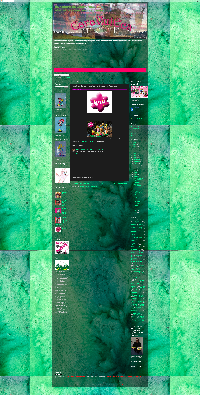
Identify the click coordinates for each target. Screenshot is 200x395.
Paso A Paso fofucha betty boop (64, 203)
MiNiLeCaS (142, 272)
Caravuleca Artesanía (135, 107)
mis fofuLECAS (136, 277)
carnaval (140, 233)
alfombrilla (142, 219)
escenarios (142, 252)
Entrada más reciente (80, 183)
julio (135, 168)
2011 (134, 157)
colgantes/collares (136, 236)
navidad (133, 284)
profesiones (140, 305)
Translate (67, 77)
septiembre (137, 165)
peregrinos (133, 293)
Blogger (121, 384)
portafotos (141, 301)
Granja (135, 266)
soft (144, 314)
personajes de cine (138, 295)
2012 (135, 155)
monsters (142, 280)
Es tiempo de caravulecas (135, 129)
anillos (137, 221)
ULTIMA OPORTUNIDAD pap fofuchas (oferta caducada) (61, 221)
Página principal (135, 126)
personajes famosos (136, 299)
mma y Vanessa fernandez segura (76, 376)
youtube (142, 320)
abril (135, 174)
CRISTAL (136, 205)
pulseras (138, 307)
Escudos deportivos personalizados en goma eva (139, 186)
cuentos (133, 240)
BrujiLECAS (134, 230)
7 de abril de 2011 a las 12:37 (94, 149)
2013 (135, 153)
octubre (136, 163)
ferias (141, 256)
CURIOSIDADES (135, 242)
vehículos (142, 319)
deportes (134, 249)
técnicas (142, 316)
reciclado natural (136, 308)
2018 (135, 142)
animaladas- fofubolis (137, 197)
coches (133, 234)
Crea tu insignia (134, 111)
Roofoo (103, 384)
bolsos (132, 228)
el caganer (133, 252)
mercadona (133, 272)
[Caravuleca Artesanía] (132, 110)
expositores (139, 255)
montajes (136, 281)
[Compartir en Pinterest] (103, 141)
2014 (135, 151)
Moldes (133, 131)
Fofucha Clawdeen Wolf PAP (65, 194)
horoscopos (138, 268)
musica (139, 283)
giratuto (142, 265)
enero (136, 210)
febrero (136, 208)
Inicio (102, 183)
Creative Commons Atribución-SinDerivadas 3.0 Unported (123, 376)
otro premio (64, 228)
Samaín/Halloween (136, 313)
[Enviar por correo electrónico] (97, 141)
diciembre (137, 159)
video (134, 320)
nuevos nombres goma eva (139, 200)
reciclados (134, 310)
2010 (135, 212)
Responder (79, 153)
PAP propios (134, 133)
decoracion (134, 247)
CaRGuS (133, 233)
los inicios (142, 269)
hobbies (142, 266)
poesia (132, 301)
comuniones (138, 237)
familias (133, 256)
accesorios (133, 219)
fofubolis (133, 259)
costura (133, 239)
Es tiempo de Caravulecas (75, 6)
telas (135, 317)
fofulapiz (136, 194)
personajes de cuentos (138, 297)
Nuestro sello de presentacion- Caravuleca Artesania (138, 180)
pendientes (134, 292)
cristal (140, 239)
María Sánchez (80, 149)
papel (143, 289)
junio (135, 170)
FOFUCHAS (136, 261)
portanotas (138, 302)
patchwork (137, 290)
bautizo (140, 227)
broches (140, 228)
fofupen (136, 265)
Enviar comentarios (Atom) (88, 186)
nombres (133, 286)
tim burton (141, 317)
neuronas (141, 284)
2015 (135, 149)
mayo (136, 172)
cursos (133, 243)
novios (142, 287)
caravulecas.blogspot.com (77, 377)
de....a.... (140, 246)
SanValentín (137, 314)
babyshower (134, 227)
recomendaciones (135, 311)
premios (142, 304)
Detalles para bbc (136, 250)
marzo (136, 176)
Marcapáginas (137, 271)
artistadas (137, 203)
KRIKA (133, 269)
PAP (132, 135)
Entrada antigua (120, 183)
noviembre (137, 161)
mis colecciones (137, 274)
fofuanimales (134, 258)
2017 (134, 144)
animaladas (134, 222)
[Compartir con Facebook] (102, 141)
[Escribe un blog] (99, 141)
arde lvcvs (142, 224)
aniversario (133, 224)
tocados (135, 319)
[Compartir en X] (100, 141)
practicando (134, 304)
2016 (135, 146)
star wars (134, 316)
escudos (135, 253)
